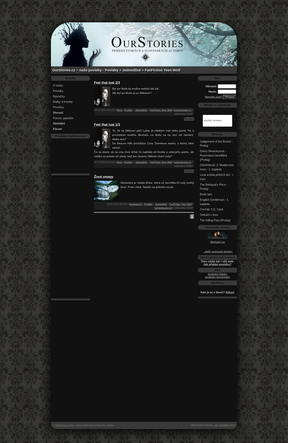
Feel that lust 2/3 (107, 82)
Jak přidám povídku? (217, 264)
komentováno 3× (183, 110)
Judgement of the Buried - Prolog (216, 143)
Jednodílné (141, 110)
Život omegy (103, 177)
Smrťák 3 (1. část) (211, 209)
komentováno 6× (183, 162)
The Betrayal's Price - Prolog (213, 187)
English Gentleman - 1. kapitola (214, 202)
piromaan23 (135, 204)
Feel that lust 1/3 (107, 124)
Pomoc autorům (63, 118)
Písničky (58, 107)
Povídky (58, 91)
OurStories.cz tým (64, 425)
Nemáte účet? (213, 96)
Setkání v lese (209, 214)
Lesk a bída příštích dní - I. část (217, 177)
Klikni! (230, 292)
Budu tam (206, 194)
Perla (119, 110)
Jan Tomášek (221, 425)
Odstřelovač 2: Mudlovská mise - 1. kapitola (217, 167)
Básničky (59, 96)
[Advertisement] (144, 9)
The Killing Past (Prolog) (215, 220)
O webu (58, 85)
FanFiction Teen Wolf (161, 110)
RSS (232, 425)
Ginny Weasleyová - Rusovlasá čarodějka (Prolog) (213, 155)
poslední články (217, 274)
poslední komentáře (217, 277)
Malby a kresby (63, 101)
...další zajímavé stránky (218, 251)
